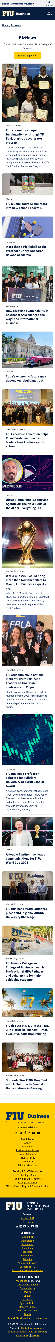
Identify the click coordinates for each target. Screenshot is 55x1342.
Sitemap (35, 1335)
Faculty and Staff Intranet (28, 1178)
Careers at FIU (27, 1266)
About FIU (27, 1236)
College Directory (27, 1182)
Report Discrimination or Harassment (28, 1318)
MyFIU (27, 1291)
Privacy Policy (27, 1157)
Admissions (27, 1240)
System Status (27, 1303)
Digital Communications (32, 1328)
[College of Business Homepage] (16, 14)
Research (27, 1251)
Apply (27, 1142)
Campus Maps (27, 1288)
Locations (27, 1248)
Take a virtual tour (27, 1165)
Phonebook (21, 1280)
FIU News (27, 1222)
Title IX (27, 1314)
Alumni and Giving (27, 1263)
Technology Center (27, 1175)
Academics (28, 1146)
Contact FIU (27, 1218)
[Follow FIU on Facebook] (25, 1226)
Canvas (28, 1295)
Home (5, 25)
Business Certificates (27, 1150)
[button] (49, 13)
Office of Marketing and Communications (27, 1186)
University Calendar (27, 1284)
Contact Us (27, 1161)
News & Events (28, 1154)
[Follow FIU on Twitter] (29, 1226)
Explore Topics (26, 55)
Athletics (27, 1259)
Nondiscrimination (27, 1310)
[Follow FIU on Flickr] (37, 1226)
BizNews (16, 25)
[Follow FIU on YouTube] (33, 1226)
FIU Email (27, 1299)
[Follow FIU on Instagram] (18, 1226)
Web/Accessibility (37, 1331)
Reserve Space (27, 1306)
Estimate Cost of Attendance (27, 1270)
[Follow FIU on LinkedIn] (21, 1226)
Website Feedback (17, 1331)
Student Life (27, 1255)
